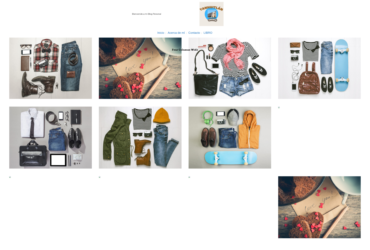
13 (58, 211)
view (49, 71)
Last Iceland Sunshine (50, 133)
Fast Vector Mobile (140, 202)
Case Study (51, 63)
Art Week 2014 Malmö (319, 202)
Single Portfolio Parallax (319, 63)
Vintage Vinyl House (230, 202)
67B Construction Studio (50, 202)
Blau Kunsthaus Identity (140, 63)
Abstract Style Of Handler (229, 63)
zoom (42, 71)
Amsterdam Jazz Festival (140, 133)
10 (148, 211)
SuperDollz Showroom (319, 133)
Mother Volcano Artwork (230, 133)
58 (327, 211)
